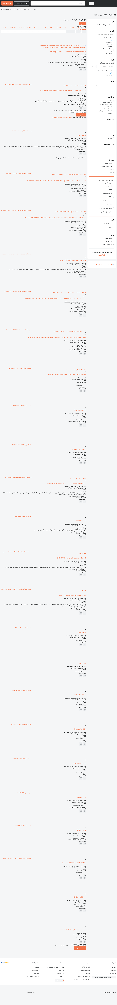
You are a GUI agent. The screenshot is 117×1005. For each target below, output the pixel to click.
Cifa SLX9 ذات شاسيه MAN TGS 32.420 (72, 595)
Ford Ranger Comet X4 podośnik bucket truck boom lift (67, 52)
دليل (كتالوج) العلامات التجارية (82, 979)
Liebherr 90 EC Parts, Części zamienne (72, 930)
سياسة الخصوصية (67, 117)
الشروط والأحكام (85, 967)
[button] (84, 69)
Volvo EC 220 (81, 797)
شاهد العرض (80, 948)
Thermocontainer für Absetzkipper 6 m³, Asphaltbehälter (67, 374)
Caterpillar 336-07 (80, 410)
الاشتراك (81, 115)
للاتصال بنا (113, 973)
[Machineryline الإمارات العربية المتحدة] (106, 3)
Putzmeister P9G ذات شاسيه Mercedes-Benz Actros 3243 (66, 484)
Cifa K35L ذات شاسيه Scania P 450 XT (73, 260)
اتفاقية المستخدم (57, 117)
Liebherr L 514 (81, 521)
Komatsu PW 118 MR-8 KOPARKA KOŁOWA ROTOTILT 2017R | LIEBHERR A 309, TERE (55, 218)
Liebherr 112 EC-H (79, 897)
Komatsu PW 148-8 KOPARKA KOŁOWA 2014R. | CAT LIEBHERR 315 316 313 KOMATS (55, 299)
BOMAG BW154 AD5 (79, 449)
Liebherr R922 (81, 830)
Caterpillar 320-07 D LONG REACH (74, 863)
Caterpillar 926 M (80, 695)
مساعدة (113, 970)
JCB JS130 (82, 632)
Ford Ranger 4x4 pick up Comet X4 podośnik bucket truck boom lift (63, 90)
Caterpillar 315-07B (79, 763)
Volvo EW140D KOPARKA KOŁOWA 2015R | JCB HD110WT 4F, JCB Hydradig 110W (57, 337)
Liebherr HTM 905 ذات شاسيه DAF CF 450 (71, 558)
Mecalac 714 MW (80, 729)
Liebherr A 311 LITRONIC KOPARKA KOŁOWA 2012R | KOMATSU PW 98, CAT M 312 (56, 181)
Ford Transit (82, 136)
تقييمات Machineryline (84, 976)
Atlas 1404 (82, 664)
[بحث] (83, 3)
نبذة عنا (114, 967)
